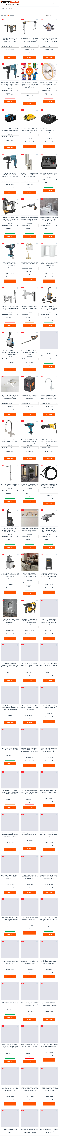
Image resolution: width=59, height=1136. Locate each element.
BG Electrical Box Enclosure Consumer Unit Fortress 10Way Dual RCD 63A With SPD (10, 794)
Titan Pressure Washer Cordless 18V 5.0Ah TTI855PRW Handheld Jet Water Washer (29, 219)
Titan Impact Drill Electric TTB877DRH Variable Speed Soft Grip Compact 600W (29, 879)
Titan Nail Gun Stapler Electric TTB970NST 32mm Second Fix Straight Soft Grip (10, 219)
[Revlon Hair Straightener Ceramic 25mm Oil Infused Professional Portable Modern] (29, 909)
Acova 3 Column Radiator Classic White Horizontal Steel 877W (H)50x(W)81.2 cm (49, 263)
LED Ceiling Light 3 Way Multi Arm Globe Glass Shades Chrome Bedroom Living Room (49, 921)
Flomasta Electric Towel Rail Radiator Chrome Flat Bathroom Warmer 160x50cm (29, 709)
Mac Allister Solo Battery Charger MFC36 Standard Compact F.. (49, 129)
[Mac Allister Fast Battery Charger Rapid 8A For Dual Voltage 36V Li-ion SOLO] (49, 1120)
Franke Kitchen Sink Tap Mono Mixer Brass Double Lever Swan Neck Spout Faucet (29, 963)
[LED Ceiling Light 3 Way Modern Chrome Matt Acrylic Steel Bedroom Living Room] (10, 384)
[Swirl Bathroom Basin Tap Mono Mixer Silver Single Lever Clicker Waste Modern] (10, 951)
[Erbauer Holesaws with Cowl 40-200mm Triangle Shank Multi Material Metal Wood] (49, 72)
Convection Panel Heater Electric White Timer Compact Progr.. (49, 1047)
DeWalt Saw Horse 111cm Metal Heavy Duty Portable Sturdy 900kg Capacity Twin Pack (29, 40)
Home (2, 8)
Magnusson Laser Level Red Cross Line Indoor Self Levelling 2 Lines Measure (29, 397)
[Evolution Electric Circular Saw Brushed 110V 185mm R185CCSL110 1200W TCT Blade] (49, 27)
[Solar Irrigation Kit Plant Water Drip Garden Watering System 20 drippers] (49, 652)
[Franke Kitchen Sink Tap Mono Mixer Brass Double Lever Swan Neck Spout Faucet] (29, 951)
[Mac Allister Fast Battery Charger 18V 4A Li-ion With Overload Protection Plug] (49, 697)
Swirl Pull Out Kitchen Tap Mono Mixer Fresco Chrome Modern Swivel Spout (10, 441)
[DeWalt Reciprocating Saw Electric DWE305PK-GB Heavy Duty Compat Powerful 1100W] (49, 429)
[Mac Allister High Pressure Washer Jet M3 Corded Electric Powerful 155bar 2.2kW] (10, 340)
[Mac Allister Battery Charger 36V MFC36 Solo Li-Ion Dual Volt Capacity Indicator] (49, 162)
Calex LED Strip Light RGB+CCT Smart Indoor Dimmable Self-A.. (10, 751)
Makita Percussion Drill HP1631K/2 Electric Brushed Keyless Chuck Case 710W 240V (10, 175)
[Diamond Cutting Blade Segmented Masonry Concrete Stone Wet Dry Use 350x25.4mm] (10, 652)
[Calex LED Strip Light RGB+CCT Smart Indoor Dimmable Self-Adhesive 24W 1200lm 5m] (10, 739)
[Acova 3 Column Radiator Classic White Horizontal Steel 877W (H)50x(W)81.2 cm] (49, 251)
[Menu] (57, 3)
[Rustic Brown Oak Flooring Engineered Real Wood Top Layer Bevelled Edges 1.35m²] (49, 1078)
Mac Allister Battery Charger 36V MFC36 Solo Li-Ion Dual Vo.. (49, 174)
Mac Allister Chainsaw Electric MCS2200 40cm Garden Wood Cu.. (10, 921)
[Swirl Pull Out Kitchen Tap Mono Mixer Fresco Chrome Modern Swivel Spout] (10, 429)
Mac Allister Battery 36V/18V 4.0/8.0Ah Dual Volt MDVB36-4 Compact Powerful (10, 130)
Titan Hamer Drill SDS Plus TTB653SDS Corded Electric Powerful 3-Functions (10, 40)
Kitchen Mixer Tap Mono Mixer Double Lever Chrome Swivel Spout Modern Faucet (10, 1048)
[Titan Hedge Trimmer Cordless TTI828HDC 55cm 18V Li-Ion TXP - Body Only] (29, 340)
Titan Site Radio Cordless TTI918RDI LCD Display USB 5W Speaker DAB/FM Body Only (48, 574)
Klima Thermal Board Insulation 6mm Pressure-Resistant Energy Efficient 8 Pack (29, 1006)
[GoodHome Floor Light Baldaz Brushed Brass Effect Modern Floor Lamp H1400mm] (10, 824)
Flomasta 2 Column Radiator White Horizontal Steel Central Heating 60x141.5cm (10, 1090)
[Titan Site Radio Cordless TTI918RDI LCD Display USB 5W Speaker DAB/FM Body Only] (49, 562)
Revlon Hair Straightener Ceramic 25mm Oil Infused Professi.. (29, 920)
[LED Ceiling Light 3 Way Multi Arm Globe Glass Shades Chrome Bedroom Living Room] (49, 909)
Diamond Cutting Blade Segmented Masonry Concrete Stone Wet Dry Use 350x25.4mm (10, 665)
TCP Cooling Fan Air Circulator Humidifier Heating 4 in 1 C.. (29, 835)
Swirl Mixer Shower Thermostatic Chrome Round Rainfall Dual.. (10, 485)
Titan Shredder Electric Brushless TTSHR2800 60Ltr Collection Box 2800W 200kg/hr (10, 574)
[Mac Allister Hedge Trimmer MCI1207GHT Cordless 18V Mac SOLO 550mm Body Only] (29, 652)
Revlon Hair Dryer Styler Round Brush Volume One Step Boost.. (10, 1005)
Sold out (49, 351)
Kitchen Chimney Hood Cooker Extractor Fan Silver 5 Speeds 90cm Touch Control (49, 752)
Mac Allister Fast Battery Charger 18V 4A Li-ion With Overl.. (49, 708)
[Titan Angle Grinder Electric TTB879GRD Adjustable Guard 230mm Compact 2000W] (49, 518)
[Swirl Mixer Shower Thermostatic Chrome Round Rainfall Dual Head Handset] (10, 473)
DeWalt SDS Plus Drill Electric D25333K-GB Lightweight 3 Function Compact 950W (29, 620)
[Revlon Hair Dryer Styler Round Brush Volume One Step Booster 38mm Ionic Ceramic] (10, 993)
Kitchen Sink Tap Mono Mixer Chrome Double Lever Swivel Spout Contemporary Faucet (49, 397)
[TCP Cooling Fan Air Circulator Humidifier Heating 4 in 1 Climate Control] (29, 824)
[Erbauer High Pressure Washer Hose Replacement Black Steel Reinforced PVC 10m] (49, 473)
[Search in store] (53, 3)
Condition (10, 43)
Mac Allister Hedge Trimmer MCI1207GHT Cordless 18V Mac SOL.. (29, 665)
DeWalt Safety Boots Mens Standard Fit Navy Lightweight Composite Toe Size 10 (29, 1090)
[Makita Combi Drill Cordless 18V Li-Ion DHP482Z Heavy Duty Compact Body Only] (29, 429)
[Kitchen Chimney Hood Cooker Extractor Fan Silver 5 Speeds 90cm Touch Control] (49, 739)
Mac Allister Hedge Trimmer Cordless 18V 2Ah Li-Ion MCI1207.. (10, 1133)
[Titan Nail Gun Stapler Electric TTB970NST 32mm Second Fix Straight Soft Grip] (10, 207)
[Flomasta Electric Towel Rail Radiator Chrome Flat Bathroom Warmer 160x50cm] (29, 697)
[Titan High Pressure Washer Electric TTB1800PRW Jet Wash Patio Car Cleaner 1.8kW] (10, 518)
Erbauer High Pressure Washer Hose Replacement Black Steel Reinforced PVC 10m (49, 486)
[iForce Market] (10, 3)
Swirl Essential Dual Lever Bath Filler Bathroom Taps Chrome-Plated (29, 1048)
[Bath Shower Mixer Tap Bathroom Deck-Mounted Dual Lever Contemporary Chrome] (49, 993)
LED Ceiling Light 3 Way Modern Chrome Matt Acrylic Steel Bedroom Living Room (10, 397)
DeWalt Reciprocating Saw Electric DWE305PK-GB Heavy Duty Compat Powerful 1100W (49, 441)
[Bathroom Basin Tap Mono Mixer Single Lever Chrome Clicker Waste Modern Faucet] (49, 207)
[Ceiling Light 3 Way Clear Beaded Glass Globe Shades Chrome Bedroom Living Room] (49, 951)
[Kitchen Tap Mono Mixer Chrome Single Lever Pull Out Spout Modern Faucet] (10, 608)
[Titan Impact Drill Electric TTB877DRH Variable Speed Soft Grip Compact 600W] (29, 866)
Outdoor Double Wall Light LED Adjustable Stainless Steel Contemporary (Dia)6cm (29, 1133)
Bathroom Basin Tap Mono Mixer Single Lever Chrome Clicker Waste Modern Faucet (49, 219)
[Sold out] (49, 340)
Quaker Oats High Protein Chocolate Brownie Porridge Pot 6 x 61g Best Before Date (10, 709)
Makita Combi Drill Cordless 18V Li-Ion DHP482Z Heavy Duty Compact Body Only (29, 441)
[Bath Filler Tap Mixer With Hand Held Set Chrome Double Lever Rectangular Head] (10, 295)
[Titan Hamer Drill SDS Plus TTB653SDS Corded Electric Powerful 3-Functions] (10, 27)
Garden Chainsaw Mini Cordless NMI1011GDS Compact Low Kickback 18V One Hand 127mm (29, 752)
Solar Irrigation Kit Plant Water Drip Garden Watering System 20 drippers (49, 665)
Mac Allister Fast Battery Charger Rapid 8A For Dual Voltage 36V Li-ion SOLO (49, 1133)
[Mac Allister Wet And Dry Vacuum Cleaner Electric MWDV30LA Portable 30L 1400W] (10, 866)
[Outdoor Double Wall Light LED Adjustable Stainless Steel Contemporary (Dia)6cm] (29, 1120)
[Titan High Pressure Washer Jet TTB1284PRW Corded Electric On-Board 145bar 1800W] (49, 295)
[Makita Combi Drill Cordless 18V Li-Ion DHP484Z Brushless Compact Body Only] (10, 251)
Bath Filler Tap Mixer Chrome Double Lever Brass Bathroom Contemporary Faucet (29, 308)
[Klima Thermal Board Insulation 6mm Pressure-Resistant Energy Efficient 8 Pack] (29, 993)
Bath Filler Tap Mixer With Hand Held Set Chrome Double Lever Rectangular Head (10, 308)
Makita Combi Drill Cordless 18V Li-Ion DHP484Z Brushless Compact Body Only (10, 263)
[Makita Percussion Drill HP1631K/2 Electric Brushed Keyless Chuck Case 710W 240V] (10, 162)
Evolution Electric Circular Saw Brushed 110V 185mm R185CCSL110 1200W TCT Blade (49, 40)
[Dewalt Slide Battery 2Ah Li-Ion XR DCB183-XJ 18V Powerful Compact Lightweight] (29, 118)
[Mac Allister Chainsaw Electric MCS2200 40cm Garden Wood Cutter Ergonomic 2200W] (10, 909)
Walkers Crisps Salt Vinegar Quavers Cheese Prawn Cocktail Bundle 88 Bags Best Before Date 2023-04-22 (29, 85)
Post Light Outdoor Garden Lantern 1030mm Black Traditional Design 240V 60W (49, 620)
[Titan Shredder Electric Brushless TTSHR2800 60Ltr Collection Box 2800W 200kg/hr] (10, 562)
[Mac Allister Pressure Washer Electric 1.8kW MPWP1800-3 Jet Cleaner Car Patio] (29, 782)
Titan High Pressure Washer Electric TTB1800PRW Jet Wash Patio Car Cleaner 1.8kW (10, 530)
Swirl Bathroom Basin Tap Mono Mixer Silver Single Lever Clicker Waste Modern (10, 963)
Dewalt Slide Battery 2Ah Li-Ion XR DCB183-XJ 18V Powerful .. (29, 129)
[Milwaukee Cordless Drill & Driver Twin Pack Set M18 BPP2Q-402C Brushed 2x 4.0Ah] (49, 866)
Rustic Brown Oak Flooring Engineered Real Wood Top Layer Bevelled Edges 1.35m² (49, 1090)
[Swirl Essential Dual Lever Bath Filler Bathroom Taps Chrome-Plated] (29, 1036)
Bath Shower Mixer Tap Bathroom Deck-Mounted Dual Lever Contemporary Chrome (49, 1006)
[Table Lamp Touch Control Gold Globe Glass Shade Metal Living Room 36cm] (29, 251)
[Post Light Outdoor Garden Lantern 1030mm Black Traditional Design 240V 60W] (49, 608)
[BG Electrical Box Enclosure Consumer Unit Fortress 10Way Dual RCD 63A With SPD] (10, 782)
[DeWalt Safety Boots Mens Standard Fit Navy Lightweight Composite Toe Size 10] (29, 1078)
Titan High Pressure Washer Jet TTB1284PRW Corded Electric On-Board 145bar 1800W (48, 308)
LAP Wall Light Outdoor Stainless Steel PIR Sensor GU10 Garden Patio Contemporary (29, 175)
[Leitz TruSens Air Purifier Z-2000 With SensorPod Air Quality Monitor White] (49, 782)
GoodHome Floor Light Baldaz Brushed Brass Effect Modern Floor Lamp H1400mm (10, 836)
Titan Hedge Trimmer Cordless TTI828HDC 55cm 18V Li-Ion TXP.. (29, 352)
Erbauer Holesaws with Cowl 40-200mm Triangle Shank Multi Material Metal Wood (49, 84)
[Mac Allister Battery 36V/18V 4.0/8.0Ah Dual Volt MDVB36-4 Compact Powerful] (10, 118)
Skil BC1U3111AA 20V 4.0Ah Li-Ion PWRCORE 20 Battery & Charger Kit (49, 836)
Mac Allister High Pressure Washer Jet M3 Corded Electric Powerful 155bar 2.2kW (10, 352)
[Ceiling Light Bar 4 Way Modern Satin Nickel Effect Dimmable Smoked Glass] (29, 518)
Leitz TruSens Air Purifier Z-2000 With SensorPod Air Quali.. (48, 793)
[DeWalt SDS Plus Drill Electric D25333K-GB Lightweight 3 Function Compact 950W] (29, 608)
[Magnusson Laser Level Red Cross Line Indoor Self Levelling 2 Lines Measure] (29, 384)
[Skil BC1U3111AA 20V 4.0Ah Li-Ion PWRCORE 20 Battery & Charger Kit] (49, 824)
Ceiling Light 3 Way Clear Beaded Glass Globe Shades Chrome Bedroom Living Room (49, 963)
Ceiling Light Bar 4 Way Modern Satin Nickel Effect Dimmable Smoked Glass (29, 530)
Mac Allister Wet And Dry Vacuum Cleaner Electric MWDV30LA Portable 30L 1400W (10, 879)
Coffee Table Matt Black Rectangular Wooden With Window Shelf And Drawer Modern (29, 575)
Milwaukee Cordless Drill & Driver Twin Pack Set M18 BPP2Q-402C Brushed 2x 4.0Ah (49, 879)
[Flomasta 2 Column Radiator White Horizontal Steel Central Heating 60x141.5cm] (10, 1078)
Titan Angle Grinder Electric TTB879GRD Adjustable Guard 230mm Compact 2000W (49, 530)
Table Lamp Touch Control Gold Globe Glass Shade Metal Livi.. (29, 262)
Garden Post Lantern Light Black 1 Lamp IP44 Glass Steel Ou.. (29, 485)
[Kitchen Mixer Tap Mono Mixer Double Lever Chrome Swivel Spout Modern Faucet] (10, 1036)
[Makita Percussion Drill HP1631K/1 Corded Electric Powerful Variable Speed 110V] (10, 72)
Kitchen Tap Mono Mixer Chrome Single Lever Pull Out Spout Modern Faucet (10, 620)
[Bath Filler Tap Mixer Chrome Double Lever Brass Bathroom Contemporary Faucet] (29, 295)
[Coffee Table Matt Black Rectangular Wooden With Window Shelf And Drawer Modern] (29, 562)
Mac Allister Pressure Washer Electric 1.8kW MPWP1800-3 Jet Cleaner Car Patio (29, 794)
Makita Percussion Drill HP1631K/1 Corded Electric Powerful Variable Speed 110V (10, 84)
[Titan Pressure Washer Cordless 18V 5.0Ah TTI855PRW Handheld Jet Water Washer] (29, 207)
